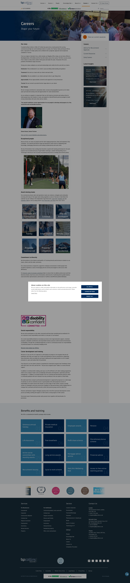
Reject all (90, 296)
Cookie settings (90, 291)
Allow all (90, 286)
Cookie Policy (34, 293)
